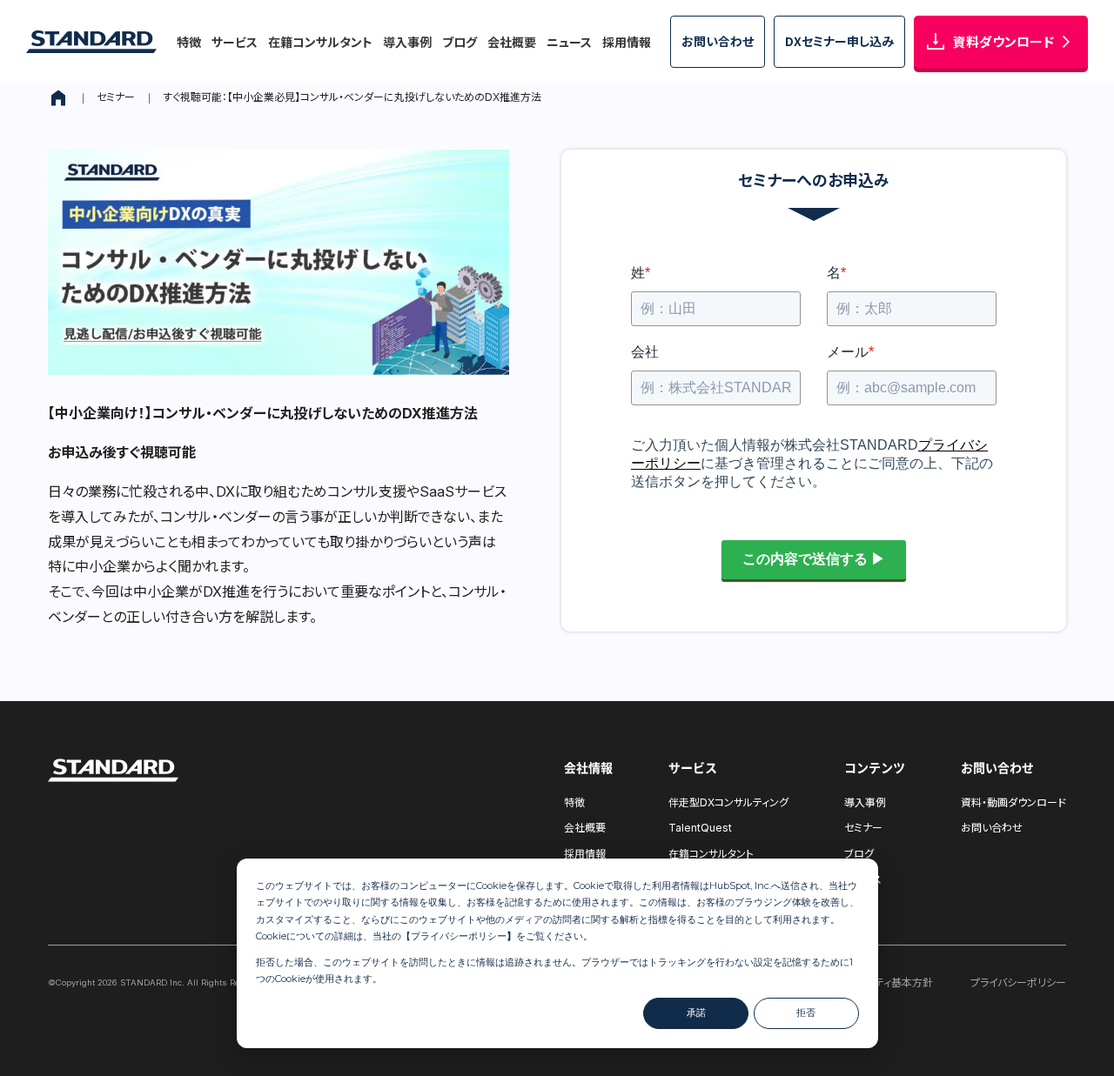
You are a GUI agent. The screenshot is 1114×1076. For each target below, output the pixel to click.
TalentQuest (700, 827)
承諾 (696, 1012)
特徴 (189, 41)
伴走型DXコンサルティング (728, 802)
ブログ (459, 41)
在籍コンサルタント (320, 41)
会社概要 (511, 41)
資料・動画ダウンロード (1013, 802)
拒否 (805, 1012)
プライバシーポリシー (459, 936)
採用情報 (626, 41)
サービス (234, 41)
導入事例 (407, 41)
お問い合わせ (992, 827)
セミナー (116, 97)
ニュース (569, 41)
